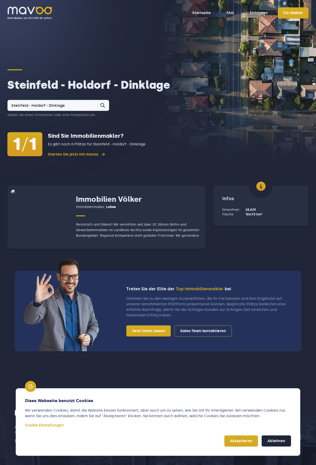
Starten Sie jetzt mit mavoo (73, 154)
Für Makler (293, 13)
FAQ (230, 13)
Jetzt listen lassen (148, 331)
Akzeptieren (241, 441)
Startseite (201, 13)
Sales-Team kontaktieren (203, 331)
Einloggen (259, 13)
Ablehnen (276, 441)
